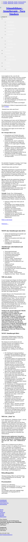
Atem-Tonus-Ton (4, 503)
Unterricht (2, 512)
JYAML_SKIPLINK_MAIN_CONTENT (13, 3)
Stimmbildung (3, 501)
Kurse (1, 511)
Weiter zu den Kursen (7, 219)
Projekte (2, 514)
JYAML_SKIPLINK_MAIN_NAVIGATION (14, 2)
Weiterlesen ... (5, 223)
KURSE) (6, 106)
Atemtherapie (3, 500)
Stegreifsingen (3, 504)
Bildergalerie (3, 516)
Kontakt (2, 515)
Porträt (1, 509)
